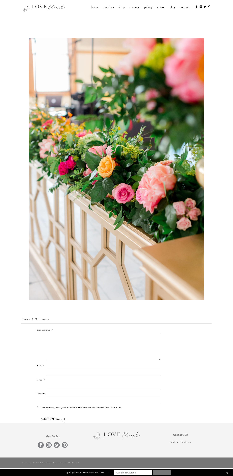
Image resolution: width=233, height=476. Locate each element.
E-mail (41, 379)
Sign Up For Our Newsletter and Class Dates (87, 472)
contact (185, 7)
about (161, 7)
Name (40, 365)
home (95, 7)
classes (134, 7)
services (108, 7)
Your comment (45, 329)
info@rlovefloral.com (180, 442)
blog (172, 7)
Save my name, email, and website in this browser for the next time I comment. (80, 407)
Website (41, 393)
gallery (148, 7)
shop (121, 7)
